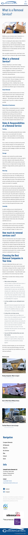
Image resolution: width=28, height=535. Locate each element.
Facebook (7, 489)
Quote (4, 458)
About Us (5, 448)
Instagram (8, 492)
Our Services (6, 450)
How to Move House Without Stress (10, 400)
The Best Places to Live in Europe (10, 425)
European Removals (7, 442)
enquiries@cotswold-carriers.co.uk (10, 483)
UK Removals (6, 445)
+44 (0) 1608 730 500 (7, 481)
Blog (4, 453)
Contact (5, 456)
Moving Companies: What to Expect (10, 376)
